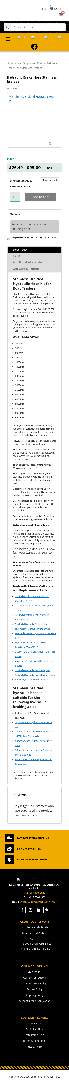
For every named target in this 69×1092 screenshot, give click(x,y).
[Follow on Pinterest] (46, 910)
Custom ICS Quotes (34, 977)
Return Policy (34, 989)
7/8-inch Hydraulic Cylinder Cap (31, 624)
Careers (34, 939)
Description (20, 250)
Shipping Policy (34, 995)
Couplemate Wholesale (34, 927)
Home (10, 63)
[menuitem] (51, 7)
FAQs (16, 256)
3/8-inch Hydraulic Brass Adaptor (32, 670)
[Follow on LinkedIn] (38, 910)
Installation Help (34, 1035)
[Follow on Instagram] (30, 910)
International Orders (34, 933)
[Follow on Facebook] (22, 910)
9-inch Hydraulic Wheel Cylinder (31, 679)
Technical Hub (34, 1029)
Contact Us (34, 1023)
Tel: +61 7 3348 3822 (34, 892)
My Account (34, 972)
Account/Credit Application (34, 1000)
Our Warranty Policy (34, 983)
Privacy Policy (34, 1046)
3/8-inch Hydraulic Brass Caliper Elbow (35, 674)
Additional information (28, 262)
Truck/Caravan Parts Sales (36, 943)
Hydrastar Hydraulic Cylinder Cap (32, 628)
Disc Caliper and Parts (30, 63)
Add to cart (40, 197)
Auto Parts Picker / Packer (36, 949)
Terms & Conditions (34, 1040)
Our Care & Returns (26, 269)
